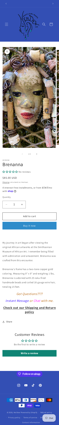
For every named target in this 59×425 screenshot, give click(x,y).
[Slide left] (22, 154)
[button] (6, 24)
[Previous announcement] (6, 3)
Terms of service (30, 417)
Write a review (29, 353)
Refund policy (46, 412)
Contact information (31, 422)
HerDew (17, 412)
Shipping (5, 182)
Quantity (6, 197)
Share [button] (9, 321)
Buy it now (29, 225)
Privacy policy (14, 417)
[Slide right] (36, 154)
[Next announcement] (53, 3)
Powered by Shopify (29, 412)
